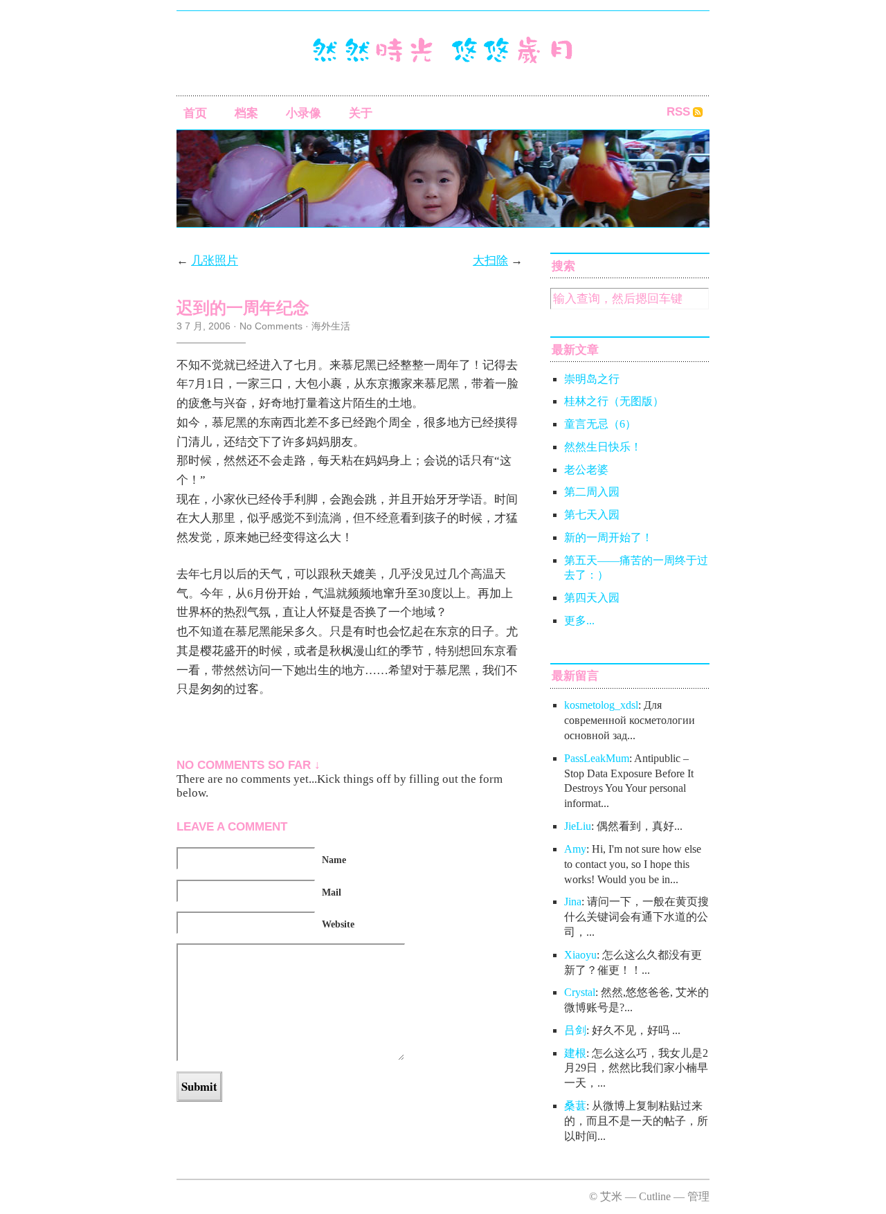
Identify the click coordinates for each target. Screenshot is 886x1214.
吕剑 (575, 1030)
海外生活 (330, 326)
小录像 (303, 113)
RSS (678, 111)
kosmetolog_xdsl (601, 705)
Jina (572, 901)
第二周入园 (592, 492)
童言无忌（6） (600, 424)
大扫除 (490, 260)
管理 (698, 1196)
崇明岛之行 (592, 379)
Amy (575, 849)
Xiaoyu (580, 955)
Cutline (655, 1196)
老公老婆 (586, 469)
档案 (246, 113)
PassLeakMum (596, 758)
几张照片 (214, 260)
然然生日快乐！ (603, 447)
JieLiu (577, 826)
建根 (575, 1053)
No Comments (270, 326)
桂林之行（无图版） (614, 401)
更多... (579, 620)
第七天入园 (592, 514)
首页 (195, 113)
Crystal (579, 992)
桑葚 (575, 1106)
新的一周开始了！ (608, 537)
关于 (360, 113)
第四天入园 (592, 598)
